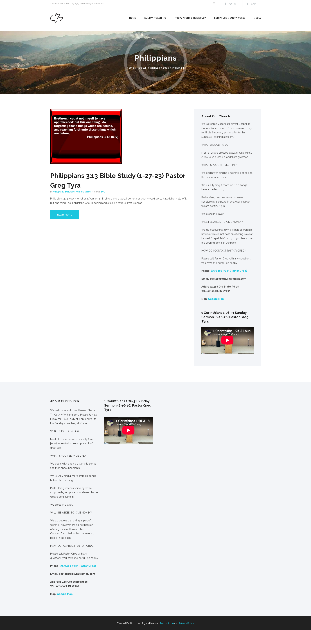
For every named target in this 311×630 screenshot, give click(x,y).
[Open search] (214, 3)
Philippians (58, 191)
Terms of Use (167, 623)
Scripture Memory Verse (229, 18)
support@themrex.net (93, 3)
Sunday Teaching (155, 18)
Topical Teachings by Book (153, 67)
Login (253, 4)
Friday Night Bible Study (190, 18)
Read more (64, 214)
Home (132, 18)
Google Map (216, 298)
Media (257, 18)
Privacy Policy (186, 623)
